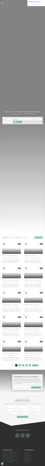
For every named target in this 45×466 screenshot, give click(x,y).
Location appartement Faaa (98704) (9, 454)
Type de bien (15, 118)
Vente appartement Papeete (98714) (9, 452)
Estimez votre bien (27, 455)
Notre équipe (26, 454)
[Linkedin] (28, 435)
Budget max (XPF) (36, 119)
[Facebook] (22, 435)
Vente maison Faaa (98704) (7, 457)
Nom (18, 407)
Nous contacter (27, 461)
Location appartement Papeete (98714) (10, 455)
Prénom (6, 407)
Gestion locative (27, 452)
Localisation (26, 119)
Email (31, 407)
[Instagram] (17, 435)
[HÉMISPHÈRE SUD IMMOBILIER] (36, 3)
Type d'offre (6, 118)
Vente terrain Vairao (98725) (7, 461)
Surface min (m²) (7, 122)
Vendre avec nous (27, 457)
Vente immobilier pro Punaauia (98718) (9, 459)
